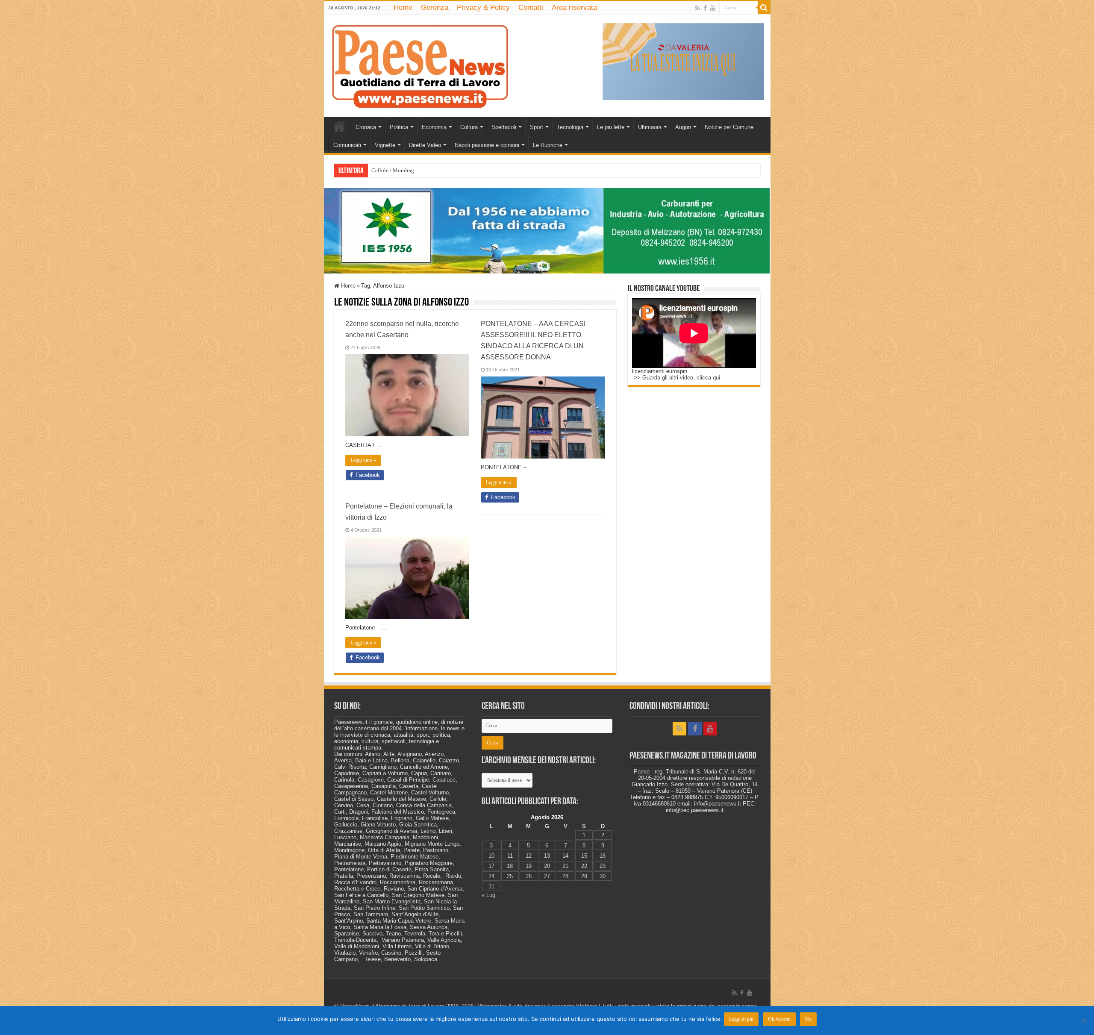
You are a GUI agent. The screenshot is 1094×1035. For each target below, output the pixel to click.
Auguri (683, 127)
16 (603, 856)
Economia (434, 127)
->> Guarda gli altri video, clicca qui (676, 377)
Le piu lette (610, 127)
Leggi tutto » (363, 460)
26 (529, 876)
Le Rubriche (547, 145)
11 (510, 856)
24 (491, 876)
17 (491, 866)
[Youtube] (712, 8)
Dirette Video (425, 145)
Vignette (385, 145)
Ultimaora (650, 127)
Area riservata (574, 7)
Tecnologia (570, 127)
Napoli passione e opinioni (487, 145)
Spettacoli (503, 127)
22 (584, 866)
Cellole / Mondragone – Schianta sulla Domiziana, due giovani (444, 170)
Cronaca (366, 127)
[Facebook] (705, 8)
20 (547, 866)
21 (565, 866)
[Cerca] (764, 7)
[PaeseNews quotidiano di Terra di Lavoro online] (420, 64)
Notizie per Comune (729, 127)
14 (565, 856)
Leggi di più (741, 1019)
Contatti (530, 7)
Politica (399, 127)
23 (603, 866)
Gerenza (434, 7)
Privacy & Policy (483, 7)
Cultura (469, 127)
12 (529, 856)
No (808, 1019)
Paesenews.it (351, 722)
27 (547, 876)
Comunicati (347, 145)
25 (510, 876)
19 (529, 866)
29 (584, 876)
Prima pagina (339, 126)
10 (491, 856)
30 (603, 876)
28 (565, 876)
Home (403, 7)
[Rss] (697, 8)
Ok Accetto (779, 1019)
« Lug (488, 895)
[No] (1083, 1020)
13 (547, 856)
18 (510, 866)
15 (584, 856)
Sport (536, 127)
